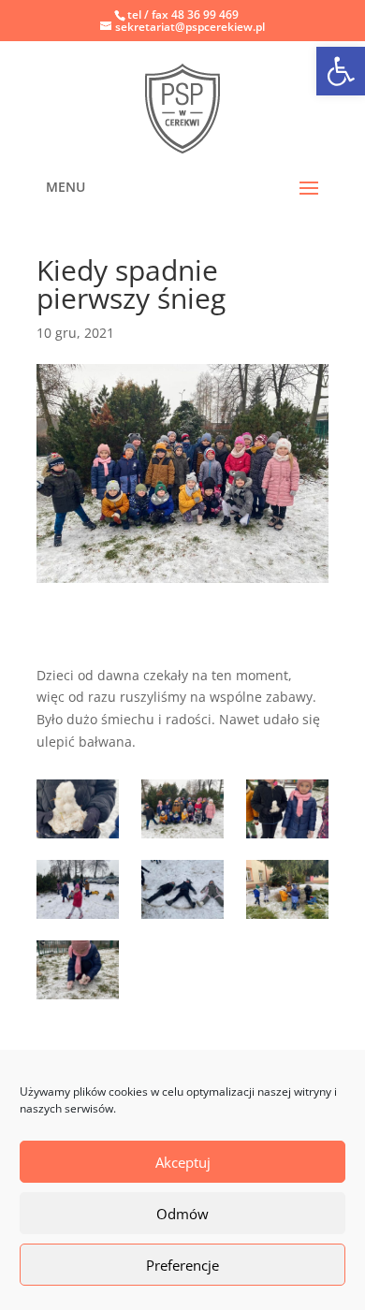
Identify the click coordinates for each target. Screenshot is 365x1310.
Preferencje (182, 1265)
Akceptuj (183, 1162)
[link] (182, 108)
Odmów (182, 1213)
